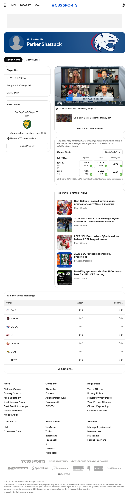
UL (12, 335)
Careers (49, 393)
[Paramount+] (60, 467)
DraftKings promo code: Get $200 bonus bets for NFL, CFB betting (97, 273)
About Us (50, 389)
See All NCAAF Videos (90, 128)
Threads (50, 448)
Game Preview (27, 146)
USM (13, 352)
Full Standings (64, 368)
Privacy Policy (95, 393)
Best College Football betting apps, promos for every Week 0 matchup (94, 202)
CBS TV (49, 406)
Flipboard (51, 452)
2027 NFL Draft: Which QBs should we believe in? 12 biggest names (96, 238)
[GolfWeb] (64, 474)
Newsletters (94, 431)
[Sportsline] (40, 467)
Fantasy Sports (12, 393)
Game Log (32, 59)
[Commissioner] (81, 467)
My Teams (93, 435)
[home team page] (27, 124)
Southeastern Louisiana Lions (25, 133)
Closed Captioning (98, 403)
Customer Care (12, 431)
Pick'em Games (12, 389)
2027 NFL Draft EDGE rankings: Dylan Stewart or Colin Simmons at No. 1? (96, 220)
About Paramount (55, 397)
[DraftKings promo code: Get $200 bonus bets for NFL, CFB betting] (64, 277)
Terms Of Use (95, 389)
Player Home (13, 59)
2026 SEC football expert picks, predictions (92, 255)
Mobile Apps (11, 414)
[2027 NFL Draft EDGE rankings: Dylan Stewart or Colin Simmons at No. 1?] (64, 224)
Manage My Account (99, 427)
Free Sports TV (12, 397)
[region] (90, 86)
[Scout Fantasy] (114, 467)
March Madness (13, 410)
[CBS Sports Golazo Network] (89, 461)
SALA (14, 310)
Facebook (50, 440)
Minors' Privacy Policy (99, 397)
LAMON (15, 343)
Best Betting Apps (14, 402)
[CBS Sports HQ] (58, 461)
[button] (5, 5)
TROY (14, 360)
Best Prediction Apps (16, 406)
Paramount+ (52, 402)
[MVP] (98, 467)
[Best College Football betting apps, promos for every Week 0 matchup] (64, 207)
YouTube (50, 427)
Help (6, 427)
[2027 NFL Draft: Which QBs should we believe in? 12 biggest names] (64, 242)
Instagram (51, 435)
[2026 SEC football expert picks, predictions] (64, 260)
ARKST (14, 318)
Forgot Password (96, 440)
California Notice (97, 407)
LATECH (15, 327)
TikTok (49, 431)
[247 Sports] (18, 467)
